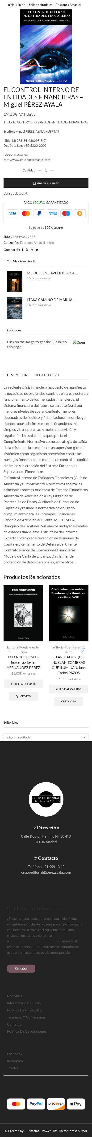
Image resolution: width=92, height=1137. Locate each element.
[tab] (17, 375)
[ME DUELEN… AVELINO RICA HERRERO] (14, 281)
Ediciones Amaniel (68, 5)
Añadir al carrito (48, 183)
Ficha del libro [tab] (46, 375)
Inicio (11, 5)
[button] (82, 650)
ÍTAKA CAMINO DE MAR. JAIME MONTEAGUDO (53, 299)
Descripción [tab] (17, 375)
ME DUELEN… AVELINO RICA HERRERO (53, 273)
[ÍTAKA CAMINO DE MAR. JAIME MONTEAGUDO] (14, 308)
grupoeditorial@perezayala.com (33, 941)
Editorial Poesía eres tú (23, 647)
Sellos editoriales (40, 5)
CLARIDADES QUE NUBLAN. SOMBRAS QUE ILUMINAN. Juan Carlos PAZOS (69, 665)
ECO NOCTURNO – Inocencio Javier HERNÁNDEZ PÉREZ (23, 662)
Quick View (23, 696)
